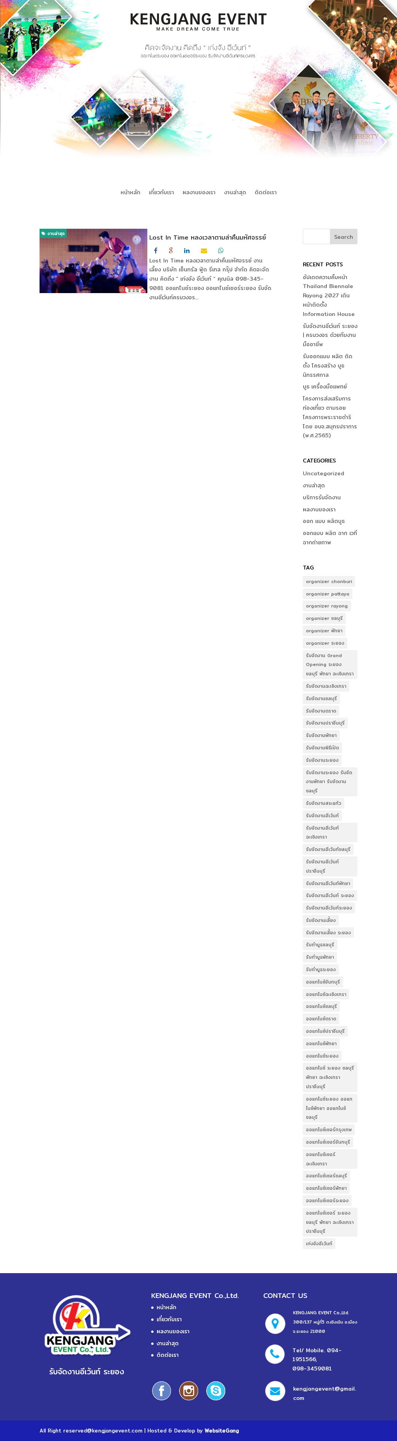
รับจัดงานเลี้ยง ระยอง (328, 932)
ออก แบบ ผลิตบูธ (324, 521)
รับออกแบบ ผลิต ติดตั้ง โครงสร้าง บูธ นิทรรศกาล (327, 365)
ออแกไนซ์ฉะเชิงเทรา (326, 994)
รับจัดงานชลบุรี (321, 698)
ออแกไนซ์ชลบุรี (321, 1006)
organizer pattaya (327, 593)
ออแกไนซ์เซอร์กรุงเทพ (329, 1129)
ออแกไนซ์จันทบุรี (323, 981)
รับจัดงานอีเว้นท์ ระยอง (330, 895)
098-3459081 (312, 1368)
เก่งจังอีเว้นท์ (319, 1243)
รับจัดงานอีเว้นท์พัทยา (328, 883)
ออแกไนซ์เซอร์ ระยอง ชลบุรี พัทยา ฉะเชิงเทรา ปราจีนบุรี (330, 1222)
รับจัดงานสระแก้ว (323, 803)
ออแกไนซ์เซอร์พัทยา (326, 1188)
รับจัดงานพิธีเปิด (322, 747)
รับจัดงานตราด (321, 710)
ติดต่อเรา (266, 193)
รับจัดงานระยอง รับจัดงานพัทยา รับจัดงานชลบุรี (329, 782)
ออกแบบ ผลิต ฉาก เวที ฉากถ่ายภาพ (330, 538)
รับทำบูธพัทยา (320, 957)
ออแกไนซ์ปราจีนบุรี (325, 1031)
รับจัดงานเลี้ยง (321, 920)
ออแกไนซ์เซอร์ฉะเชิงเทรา (320, 1159)
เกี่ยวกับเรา (161, 193)
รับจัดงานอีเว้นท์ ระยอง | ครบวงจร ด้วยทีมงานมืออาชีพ (330, 335)
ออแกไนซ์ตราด (321, 1018)
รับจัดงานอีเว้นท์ (322, 815)
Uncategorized (323, 473)
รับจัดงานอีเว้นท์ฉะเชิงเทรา (322, 832)
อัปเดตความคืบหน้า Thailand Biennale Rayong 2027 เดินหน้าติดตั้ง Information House (329, 295)
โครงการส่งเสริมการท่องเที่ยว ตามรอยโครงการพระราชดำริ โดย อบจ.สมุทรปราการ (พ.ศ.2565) (330, 417)
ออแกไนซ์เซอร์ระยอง (327, 1200)
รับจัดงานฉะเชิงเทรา (326, 686)
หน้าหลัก (130, 193)
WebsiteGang (222, 1430)
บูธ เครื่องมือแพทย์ (325, 386)
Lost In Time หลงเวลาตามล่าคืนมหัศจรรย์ (207, 237)
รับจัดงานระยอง (322, 760)
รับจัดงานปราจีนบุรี (325, 723)
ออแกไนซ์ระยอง (322, 1056)
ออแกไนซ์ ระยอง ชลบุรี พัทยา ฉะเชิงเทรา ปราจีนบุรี (330, 1077)
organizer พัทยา (324, 630)
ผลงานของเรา (199, 193)
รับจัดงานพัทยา (321, 735)
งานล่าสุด (235, 193)
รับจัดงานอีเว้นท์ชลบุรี (328, 849)
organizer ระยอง (325, 643)
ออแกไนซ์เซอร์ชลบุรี (326, 1175)
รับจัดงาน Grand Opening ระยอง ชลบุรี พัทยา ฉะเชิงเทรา (330, 665)
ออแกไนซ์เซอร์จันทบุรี (328, 1142)
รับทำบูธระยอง (321, 969)
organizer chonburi (329, 581)
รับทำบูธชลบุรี (320, 944)
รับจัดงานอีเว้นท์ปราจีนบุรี (322, 866)
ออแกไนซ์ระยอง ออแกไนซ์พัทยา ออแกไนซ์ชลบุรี (329, 1108)
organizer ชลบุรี (324, 618)
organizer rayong (327, 605)
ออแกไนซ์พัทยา (321, 1043)
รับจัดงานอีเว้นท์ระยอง (329, 907)
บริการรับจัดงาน (322, 497)
